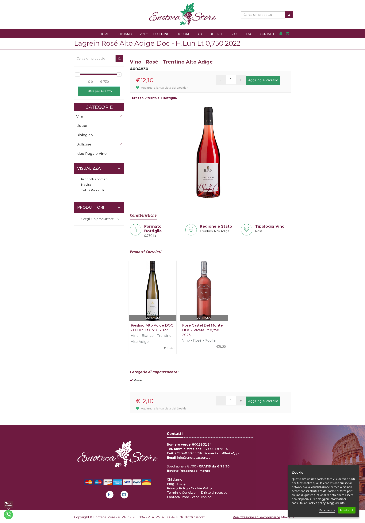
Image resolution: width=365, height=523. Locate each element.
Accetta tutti (347, 510)
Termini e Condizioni (182, 492)
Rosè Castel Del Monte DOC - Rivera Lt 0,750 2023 (202, 330)
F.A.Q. (181, 484)
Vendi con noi (202, 497)
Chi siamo (174, 479)
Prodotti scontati (94, 179)
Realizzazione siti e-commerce (256, 517)
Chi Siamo (124, 34)
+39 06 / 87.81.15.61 (217, 449)
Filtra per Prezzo (99, 91)
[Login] (281, 33)
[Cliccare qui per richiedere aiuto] (8, 510)
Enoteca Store (178, 497)
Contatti (267, 34)
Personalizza (327, 510)
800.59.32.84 (202, 444)
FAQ (249, 34)
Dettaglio (152, 317)
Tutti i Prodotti (92, 190)
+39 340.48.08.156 (188, 453)
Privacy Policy (177, 488)
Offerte (216, 34)
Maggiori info (335, 503)
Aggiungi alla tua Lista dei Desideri (164, 87)
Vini (143, 34)
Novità (86, 185)
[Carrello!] (287, 33)
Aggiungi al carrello (263, 80)
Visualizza (89, 168)
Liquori (182, 34)
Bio (199, 34)
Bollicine (161, 34)
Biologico (84, 135)
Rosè (138, 380)
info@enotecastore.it (193, 457)
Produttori (90, 207)
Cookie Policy (201, 488)
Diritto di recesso (214, 492)
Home (104, 34)
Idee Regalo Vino (91, 154)
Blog (234, 34)
